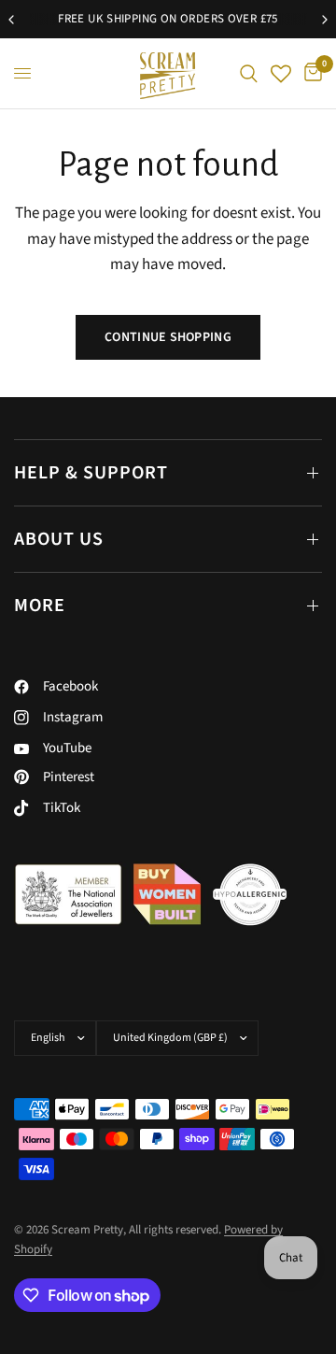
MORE (39, 605)
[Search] (248, 73)
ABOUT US (59, 539)
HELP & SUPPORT (91, 473)
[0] (310, 73)
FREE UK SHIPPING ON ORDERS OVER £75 (168, 18)
